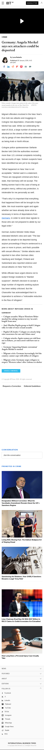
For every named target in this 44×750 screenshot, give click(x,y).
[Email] (26, 67)
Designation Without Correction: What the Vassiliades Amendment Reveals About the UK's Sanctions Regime (20, 503)
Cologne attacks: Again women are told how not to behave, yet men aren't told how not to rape (21, 340)
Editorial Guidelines (32, 386)
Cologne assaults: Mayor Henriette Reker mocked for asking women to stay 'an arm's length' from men (20, 319)
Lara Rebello (17, 57)
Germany (6, 218)
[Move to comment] (30, 67)
